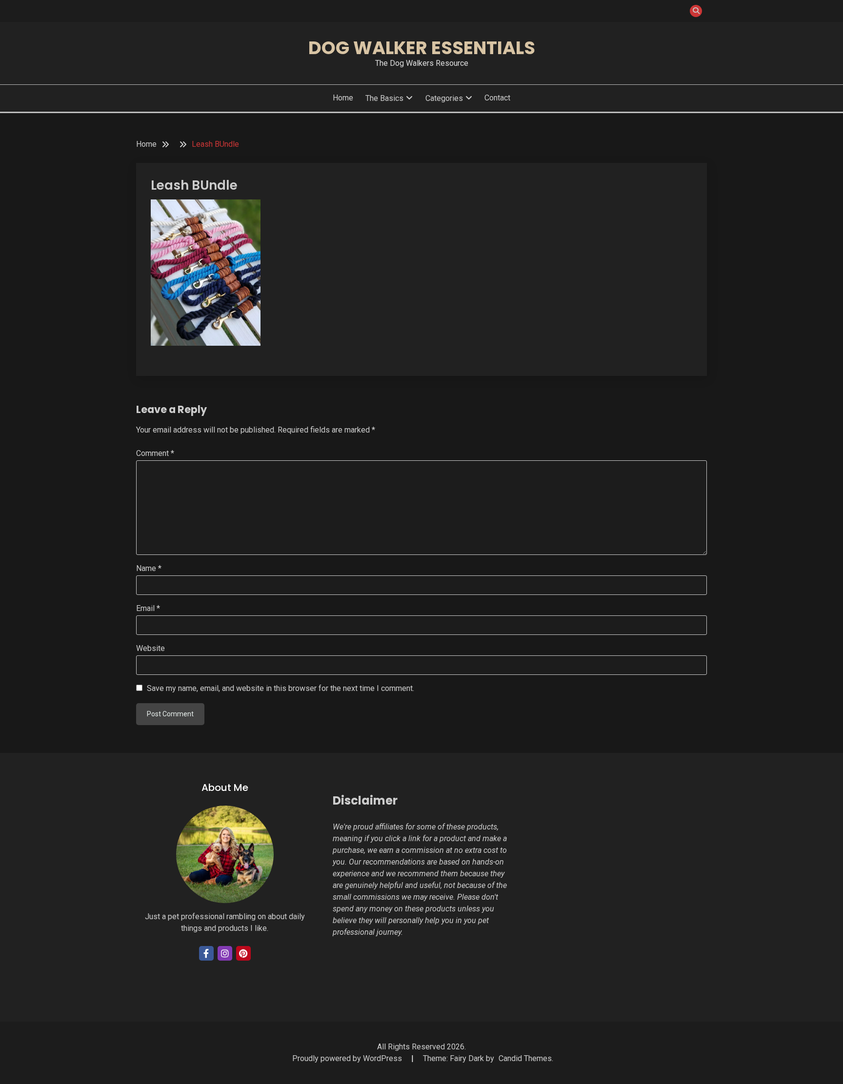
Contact (497, 97)
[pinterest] (243, 953)
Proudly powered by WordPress (348, 1058)
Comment (155, 453)
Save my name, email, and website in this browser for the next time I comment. (280, 688)
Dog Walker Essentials (421, 47)
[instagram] (225, 953)
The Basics (384, 98)
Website (150, 648)
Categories (444, 98)
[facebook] (206, 953)
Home (343, 97)
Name (148, 568)
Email (148, 608)
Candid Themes (525, 1058)
